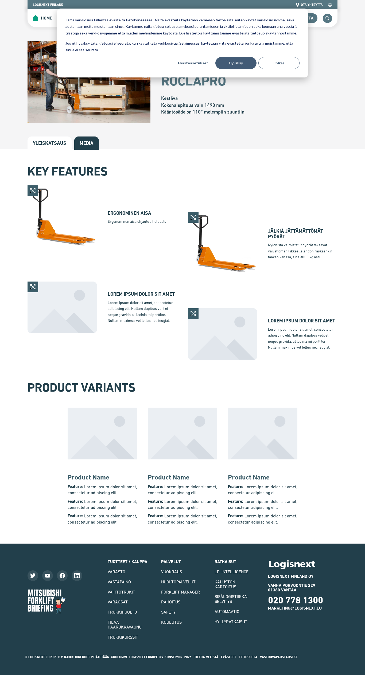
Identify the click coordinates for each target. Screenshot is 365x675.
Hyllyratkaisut (231, 621)
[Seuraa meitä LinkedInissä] (77, 575)
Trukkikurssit (123, 637)
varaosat (118, 601)
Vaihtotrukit (121, 592)
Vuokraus (171, 571)
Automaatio (227, 611)
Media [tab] (87, 143)
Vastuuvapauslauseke (279, 657)
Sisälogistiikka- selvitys (231, 599)
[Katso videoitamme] (47, 575)
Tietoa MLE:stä (206, 657)
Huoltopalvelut (178, 581)
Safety (168, 612)
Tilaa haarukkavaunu (125, 624)
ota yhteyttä (312, 5)
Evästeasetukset (193, 63)
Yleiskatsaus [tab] (49, 143)
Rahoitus (170, 601)
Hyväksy (236, 63)
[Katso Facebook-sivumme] (62, 575)
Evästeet (228, 657)
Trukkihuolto (122, 612)
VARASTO (116, 571)
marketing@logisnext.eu (295, 608)
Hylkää (279, 63)
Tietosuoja (248, 657)
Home (42, 18)
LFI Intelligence (231, 571)
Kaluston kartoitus (225, 584)
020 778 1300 (295, 600)
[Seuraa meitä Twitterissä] (33, 575)
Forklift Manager (180, 592)
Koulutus (171, 622)
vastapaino (119, 581)
